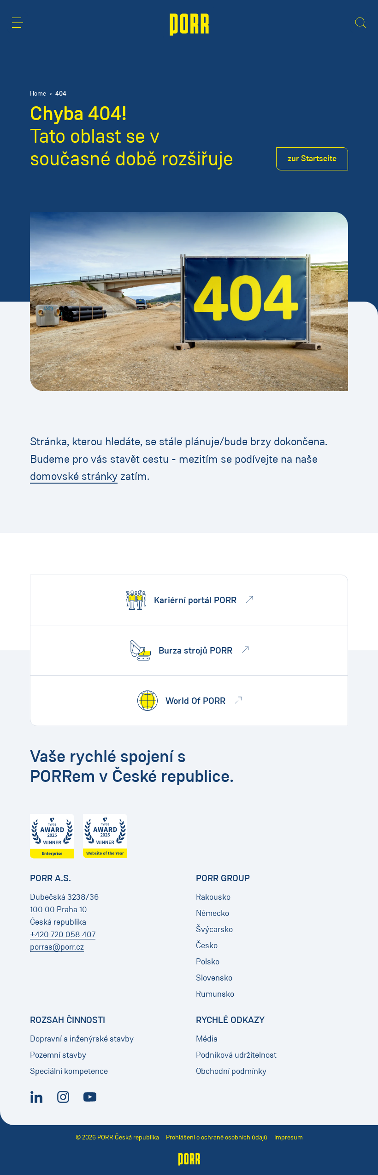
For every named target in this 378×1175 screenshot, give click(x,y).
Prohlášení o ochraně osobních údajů (216, 1137)
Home (38, 93)
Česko (207, 945)
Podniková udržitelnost (236, 1055)
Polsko (207, 962)
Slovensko (214, 978)
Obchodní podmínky (231, 1071)
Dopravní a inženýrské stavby (82, 1039)
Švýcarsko (214, 929)
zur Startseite (312, 158)
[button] (17, 22)
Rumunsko (215, 994)
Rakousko (213, 897)
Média (207, 1039)
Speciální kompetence (69, 1071)
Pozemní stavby (58, 1055)
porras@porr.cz (57, 947)
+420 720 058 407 (62, 934)
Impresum (288, 1137)
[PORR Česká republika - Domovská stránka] (189, 23)
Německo (212, 913)
